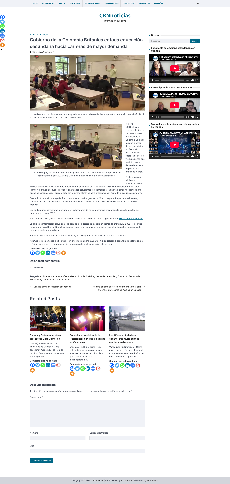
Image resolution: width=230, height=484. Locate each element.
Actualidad (48, 3)
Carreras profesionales (62, 276)
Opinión (158, 3)
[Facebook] (32, 253)
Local (62, 3)
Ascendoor (126, 480)
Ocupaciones (49, 279)
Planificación (63, 279)
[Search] (198, 3)
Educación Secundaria (129, 276)
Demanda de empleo (105, 276)
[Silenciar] (192, 80)
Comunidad (129, 3)
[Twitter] (37, 253)
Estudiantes (35, 279)
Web (32, 445)
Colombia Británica (84, 276)
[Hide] (1, 50)
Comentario (36, 397)
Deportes (144, 3)
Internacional (93, 3)
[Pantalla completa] (196, 80)
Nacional (75, 3)
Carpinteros (44, 276)
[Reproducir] (152, 80)
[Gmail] (58, 253)
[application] (174, 68)
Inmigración (111, 3)
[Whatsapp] (42, 253)
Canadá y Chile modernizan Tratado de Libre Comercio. (45, 337)
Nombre (34, 432)
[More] (63, 253)
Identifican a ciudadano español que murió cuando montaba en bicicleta (124, 339)
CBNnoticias (115, 16)
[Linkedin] (48, 253)
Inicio (35, 3)
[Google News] (53, 253)
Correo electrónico (98, 432)
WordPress (152, 480)
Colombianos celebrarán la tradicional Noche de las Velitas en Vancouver (87, 339)
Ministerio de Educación (131, 218)
